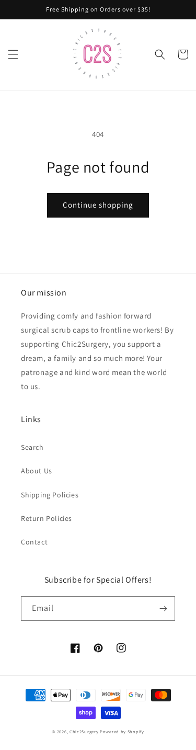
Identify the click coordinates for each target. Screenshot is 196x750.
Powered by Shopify (122, 731)
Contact (34, 542)
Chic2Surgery (84, 731)
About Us (36, 470)
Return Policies (46, 518)
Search (32, 447)
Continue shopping (98, 205)
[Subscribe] (163, 608)
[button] (13, 54)
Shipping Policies (49, 494)
